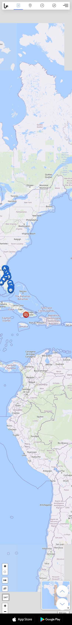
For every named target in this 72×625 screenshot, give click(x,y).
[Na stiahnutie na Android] (50, 620)
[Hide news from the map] (5, 588)
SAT (6, 597)
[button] (4, 268)
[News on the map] (7, 6)
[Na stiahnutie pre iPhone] (23, 620)
